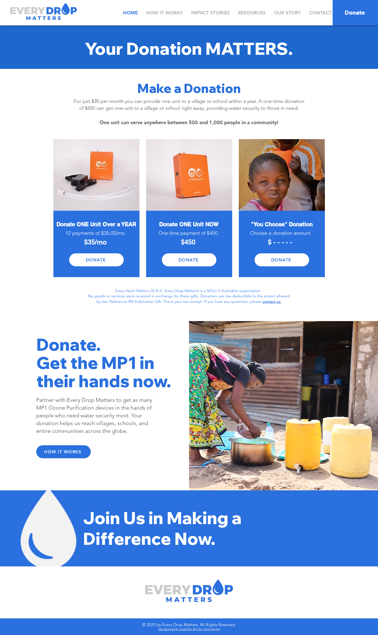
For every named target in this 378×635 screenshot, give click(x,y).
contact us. (271, 301)
